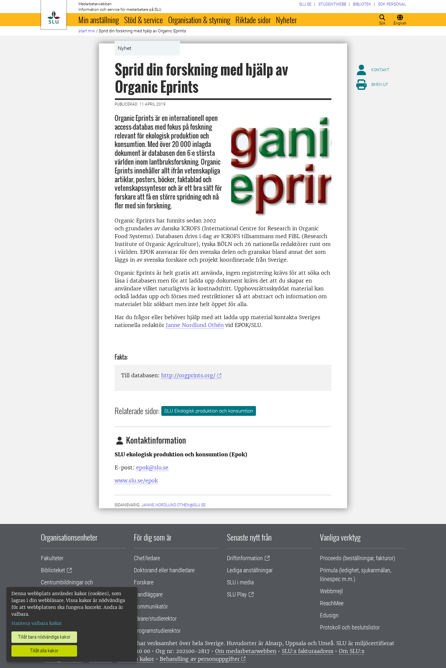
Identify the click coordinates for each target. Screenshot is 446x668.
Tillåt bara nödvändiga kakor (44, 637)
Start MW (86, 30)
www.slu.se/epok (136, 480)
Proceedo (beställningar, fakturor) (357, 558)
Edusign (329, 615)
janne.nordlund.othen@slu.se (173, 505)
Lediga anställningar (250, 570)
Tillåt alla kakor (44, 651)
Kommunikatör (151, 606)
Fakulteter (52, 558)
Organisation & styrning (199, 19)
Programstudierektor (157, 630)
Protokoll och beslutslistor (350, 627)
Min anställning (98, 19)
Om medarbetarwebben (245, 651)
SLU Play (237, 594)
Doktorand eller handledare (164, 570)
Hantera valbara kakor (36, 623)
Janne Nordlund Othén (195, 325)
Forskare (143, 582)
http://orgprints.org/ (188, 375)
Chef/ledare (147, 558)
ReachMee (331, 603)
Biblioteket (53, 570)
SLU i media (240, 582)
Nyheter (286, 19)
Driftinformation (245, 558)
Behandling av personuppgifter (200, 659)
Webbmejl (331, 591)
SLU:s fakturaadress (307, 651)
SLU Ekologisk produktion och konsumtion (208, 411)
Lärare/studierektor (155, 618)
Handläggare (148, 594)
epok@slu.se (152, 467)
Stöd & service (143, 19)
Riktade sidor (253, 19)
